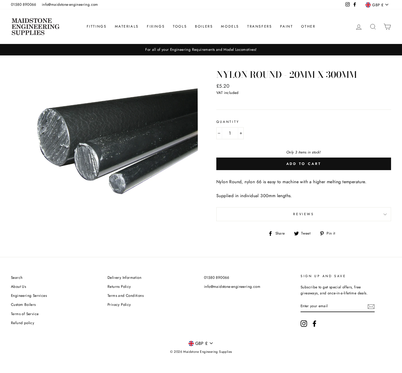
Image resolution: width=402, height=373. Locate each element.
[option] (201, 50)
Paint (286, 26)
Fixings (156, 26)
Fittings (97, 26)
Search (16, 277)
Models (230, 26)
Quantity (228, 121)
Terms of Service (25, 313)
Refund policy (22, 322)
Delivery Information (124, 277)
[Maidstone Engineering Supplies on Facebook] (314, 323)
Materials (127, 26)
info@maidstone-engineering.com (70, 4)
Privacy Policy (119, 304)
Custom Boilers (23, 304)
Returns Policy (119, 286)
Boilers (204, 26)
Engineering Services (29, 295)
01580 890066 (23, 4)
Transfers (259, 26)
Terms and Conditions (125, 295)
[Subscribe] (371, 306)
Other (308, 26)
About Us (18, 286)
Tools (180, 26)
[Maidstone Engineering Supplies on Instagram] (304, 323)
